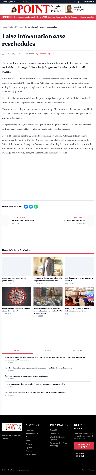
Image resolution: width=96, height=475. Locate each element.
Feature (29, 451)
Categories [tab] (78, 351)
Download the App (84, 445)
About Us (54, 430)
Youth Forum (31, 455)
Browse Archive (80, 455)
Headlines (30, 430)
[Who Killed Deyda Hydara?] (75, 9)
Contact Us (54, 434)
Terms (91, 470)
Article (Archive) (16, 27)
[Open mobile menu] (91, 9)
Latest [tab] (17, 351)
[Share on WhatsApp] (36, 207)
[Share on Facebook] (26, 207)
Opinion (29, 448)
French (29, 444)
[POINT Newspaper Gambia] (75, 2)
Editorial (29, 437)
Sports (28, 441)
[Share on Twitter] (31, 207)
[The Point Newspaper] (79, 2)
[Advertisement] (48, 178)
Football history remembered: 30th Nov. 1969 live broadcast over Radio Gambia (38, 17)
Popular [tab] (48, 351)
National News (32, 434)
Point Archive (89, 2)
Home (4, 27)
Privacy (84, 470)
